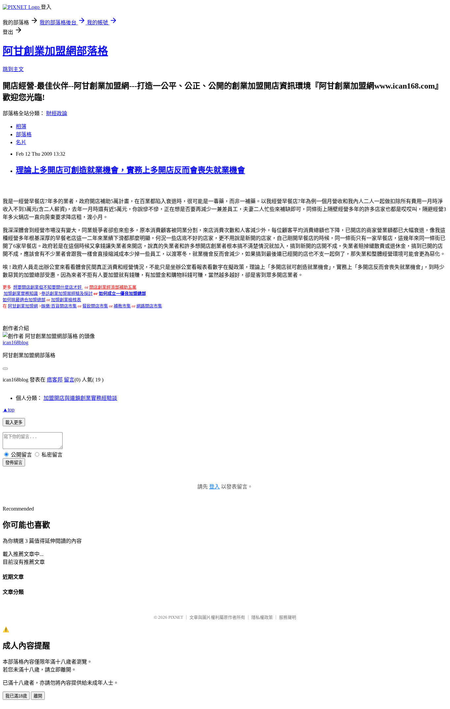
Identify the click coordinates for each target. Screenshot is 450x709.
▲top (8, 409)
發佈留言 (13, 462)
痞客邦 (55, 379)
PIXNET (175, 617)
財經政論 (56, 113)
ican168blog (15, 342)
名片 (21, 142)
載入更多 (13, 422)
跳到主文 (13, 69)
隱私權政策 (262, 617)
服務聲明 (287, 617)
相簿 (21, 126)
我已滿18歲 (16, 696)
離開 (38, 696)
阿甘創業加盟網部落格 (55, 51)
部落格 (24, 134)
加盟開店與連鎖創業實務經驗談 (80, 398)
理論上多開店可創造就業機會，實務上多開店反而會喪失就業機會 (130, 170)
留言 (69, 379)
